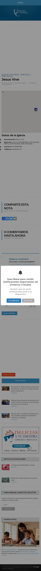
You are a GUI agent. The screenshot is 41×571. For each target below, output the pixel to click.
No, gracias (28, 300)
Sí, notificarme (14, 300)
